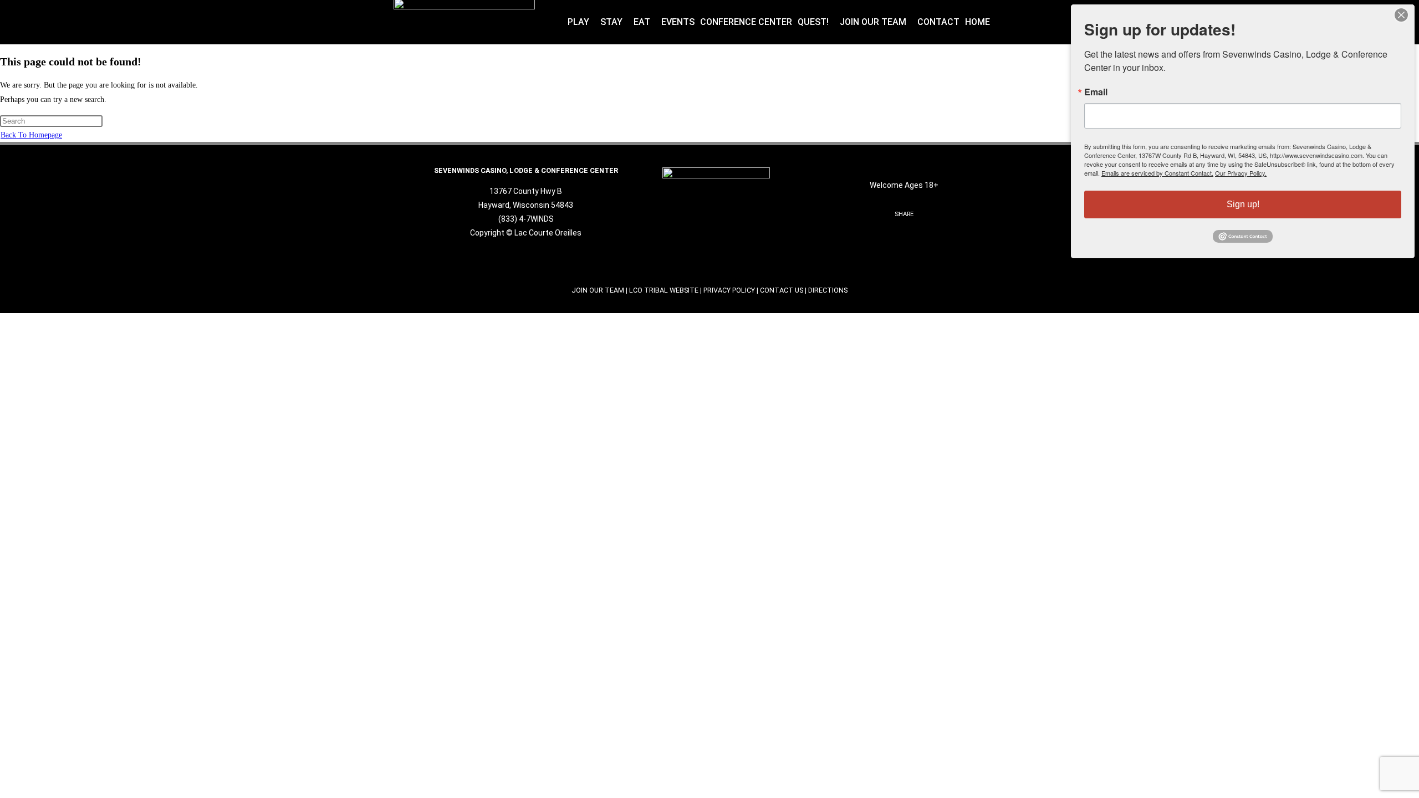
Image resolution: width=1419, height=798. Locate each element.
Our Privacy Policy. (1241, 172)
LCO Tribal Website (663, 290)
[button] (581, 22)
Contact (938, 22)
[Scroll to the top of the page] (3, 320)
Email (1095, 92)
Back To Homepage (31, 135)
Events (678, 22)
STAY (611, 22)
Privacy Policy (729, 290)
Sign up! (1243, 204)
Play (578, 22)
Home (977, 22)
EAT (642, 22)
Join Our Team (873, 22)
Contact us (781, 290)
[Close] (1401, 15)
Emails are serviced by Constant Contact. (1157, 172)
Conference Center (746, 22)
